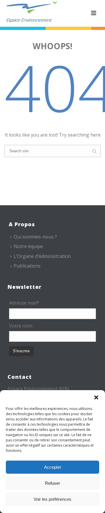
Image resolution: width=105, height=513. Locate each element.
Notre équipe (28, 246)
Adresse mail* (24, 303)
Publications (27, 266)
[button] (96, 397)
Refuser (52, 483)
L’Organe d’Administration (42, 256)
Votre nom (20, 326)
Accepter (52, 467)
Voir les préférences (52, 499)
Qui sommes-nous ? (35, 236)
